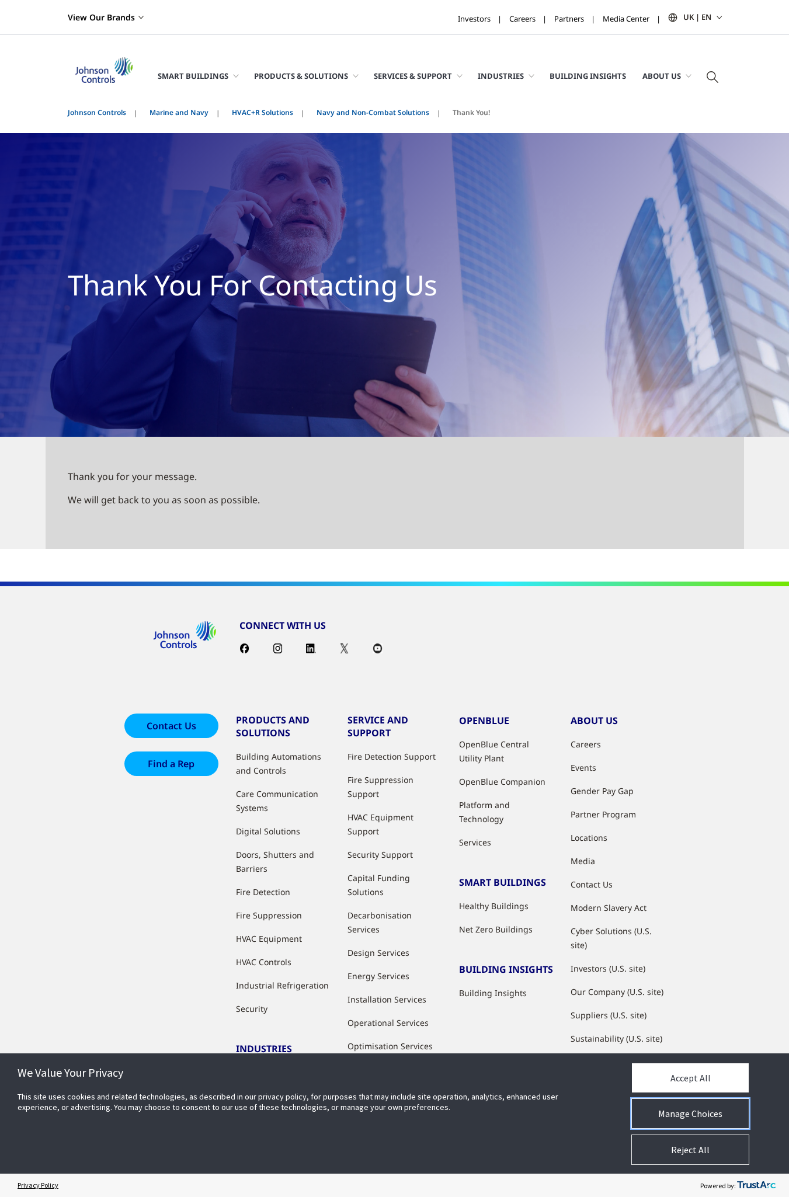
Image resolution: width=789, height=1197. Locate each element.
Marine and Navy (179, 112)
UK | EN (697, 17)
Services (475, 842)
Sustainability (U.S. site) (616, 1038)
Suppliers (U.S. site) (609, 1015)
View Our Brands (101, 17)
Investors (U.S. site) (608, 968)
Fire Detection (263, 891)
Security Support (380, 854)
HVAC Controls (263, 962)
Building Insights (588, 76)
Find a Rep (171, 763)
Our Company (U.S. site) (617, 991)
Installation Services (386, 999)
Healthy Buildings (494, 905)
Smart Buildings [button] (193, 76)
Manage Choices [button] (690, 1113)
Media (583, 861)
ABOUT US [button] (661, 76)
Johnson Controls (97, 112)
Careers (522, 18)
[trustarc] (756, 1185)
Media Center (626, 18)
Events (583, 767)
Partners (569, 18)
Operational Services (388, 1022)
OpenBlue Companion (502, 781)
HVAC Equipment (269, 938)
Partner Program (603, 814)
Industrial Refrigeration (282, 985)
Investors (474, 18)
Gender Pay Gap (602, 790)
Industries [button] (501, 76)
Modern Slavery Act (609, 907)
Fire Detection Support (391, 756)
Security (251, 1008)
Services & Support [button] (413, 76)
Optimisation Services (390, 1046)
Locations (589, 837)
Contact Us (171, 725)
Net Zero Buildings (496, 929)
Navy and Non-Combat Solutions (373, 112)
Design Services (378, 952)
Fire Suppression (269, 915)
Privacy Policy (38, 1185)
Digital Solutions (268, 831)
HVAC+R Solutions (262, 112)
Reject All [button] (690, 1150)
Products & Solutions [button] (301, 76)
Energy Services (378, 976)
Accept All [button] (690, 1078)
